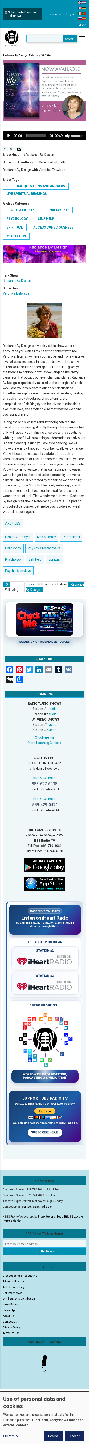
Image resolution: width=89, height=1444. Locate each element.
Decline (53, 1436)
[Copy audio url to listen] (11, 149)
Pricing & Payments (15, 1281)
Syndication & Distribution (19, 1298)
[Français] (80, 7)
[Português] (84, 13)
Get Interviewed (12, 1293)
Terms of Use (11, 1333)
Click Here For (44, 737)
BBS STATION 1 (44, 778)
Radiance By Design (17, 280)
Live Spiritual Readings (26, 194)
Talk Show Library (13, 1287)
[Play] (8, 135)
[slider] (36, 135)
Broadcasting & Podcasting (20, 1275)
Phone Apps (10, 1310)
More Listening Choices (44, 743)
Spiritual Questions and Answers (35, 186)
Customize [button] (11, 1436)
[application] (44, 135)
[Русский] (80, 18)
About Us (8, 1316)
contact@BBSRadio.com (37, 1206)
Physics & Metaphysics (44, 548)
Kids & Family (46, 537)
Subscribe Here (45, 1132)
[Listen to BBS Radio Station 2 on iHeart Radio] (45, 986)
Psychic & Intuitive (18, 571)
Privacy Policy (11, 1327)
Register (56, 14)
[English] (80, 2)
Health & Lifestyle (22, 210)
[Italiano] (80, 13)
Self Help (46, 219)
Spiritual (14, 227)
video (52, 724)
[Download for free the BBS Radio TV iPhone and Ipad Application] (44, 883)
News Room (10, 1304)
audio (53, 709)
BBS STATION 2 (44, 799)
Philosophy (59, 210)
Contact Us (10, 1321)
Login (30, 584)
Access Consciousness (53, 227)
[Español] (84, 18)
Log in (70, 14)
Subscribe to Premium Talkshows (22, 14)
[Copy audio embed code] (5, 149)
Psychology (17, 219)
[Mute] (67, 135)
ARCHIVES (12, 523)
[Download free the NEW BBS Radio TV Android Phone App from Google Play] (44, 865)
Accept (74, 1436)
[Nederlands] (84, 2)
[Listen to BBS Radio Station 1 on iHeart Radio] (45, 960)
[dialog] (44, 1418)
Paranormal (71, 537)
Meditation (16, 236)
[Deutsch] (84, 7)
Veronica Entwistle (16, 293)
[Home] (12, 38)
